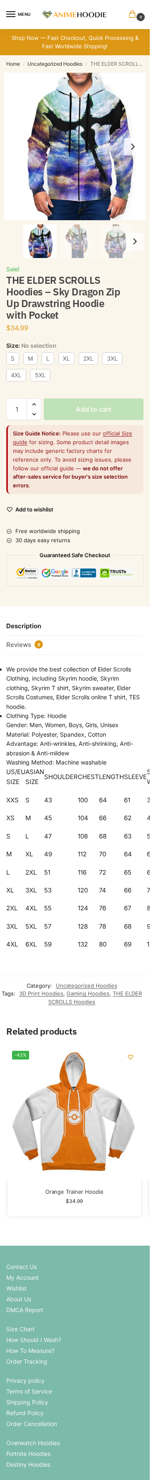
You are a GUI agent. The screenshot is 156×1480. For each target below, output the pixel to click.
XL (66, 358)
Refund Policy (25, 1412)
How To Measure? (30, 1350)
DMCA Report (24, 1309)
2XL (88, 358)
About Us (18, 1299)
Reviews (23, 645)
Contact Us (21, 1266)
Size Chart (20, 1328)
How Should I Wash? (33, 1339)
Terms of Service (29, 1391)
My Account (22, 1277)
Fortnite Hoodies (28, 1453)
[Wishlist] (130, 1057)
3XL (112, 358)
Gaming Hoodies (88, 993)
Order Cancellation (31, 1423)
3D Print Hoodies (41, 993)
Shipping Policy (27, 1402)
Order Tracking (26, 1361)
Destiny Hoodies (28, 1464)
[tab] (75, 626)
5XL (40, 375)
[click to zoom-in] (78, 146)
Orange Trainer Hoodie (74, 1191)
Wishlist (16, 1288)
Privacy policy (25, 1380)
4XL (16, 375)
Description (23, 626)
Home (13, 64)
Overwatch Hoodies (33, 1442)
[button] (134, 15)
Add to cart (93, 409)
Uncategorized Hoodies (54, 64)
